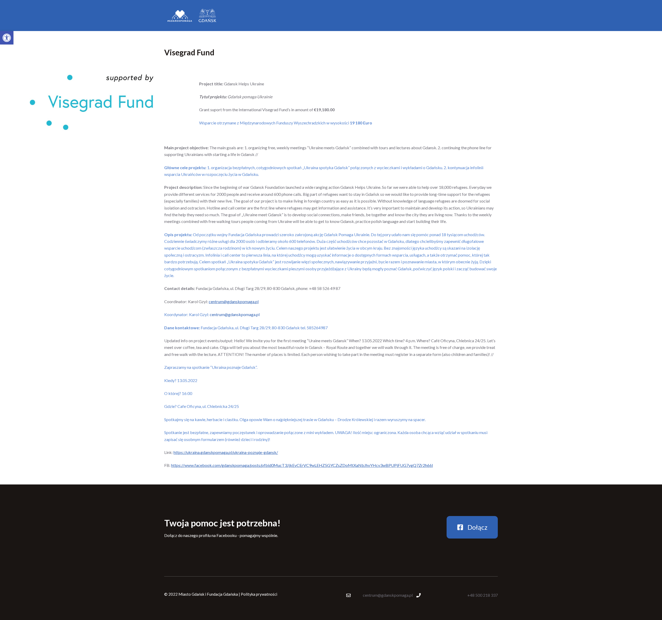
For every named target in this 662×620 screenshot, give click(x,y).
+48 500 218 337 (482, 595)
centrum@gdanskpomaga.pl (234, 301)
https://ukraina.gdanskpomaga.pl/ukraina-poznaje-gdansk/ (226, 452)
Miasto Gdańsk (191, 594)
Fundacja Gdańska (222, 594)
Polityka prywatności (259, 594)
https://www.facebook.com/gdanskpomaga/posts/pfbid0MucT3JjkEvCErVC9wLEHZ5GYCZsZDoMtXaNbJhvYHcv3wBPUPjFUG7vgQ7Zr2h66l (302, 465)
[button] (6, 37)
